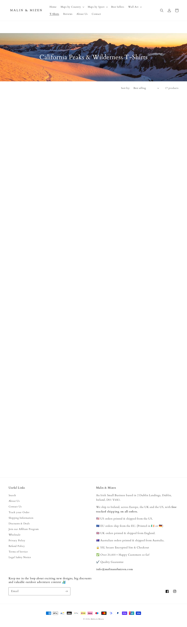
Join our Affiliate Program (24, 529)
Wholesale (15, 534)
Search (12, 495)
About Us (14, 501)
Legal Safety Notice (20, 557)
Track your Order (19, 512)
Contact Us (15, 506)
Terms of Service (18, 551)
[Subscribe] (66, 591)
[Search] (162, 10)
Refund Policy (17, 546)
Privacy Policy (17, 540)
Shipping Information (21, 518)
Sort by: (125, 88)
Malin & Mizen (97, 619)
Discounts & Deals (19, 523)
